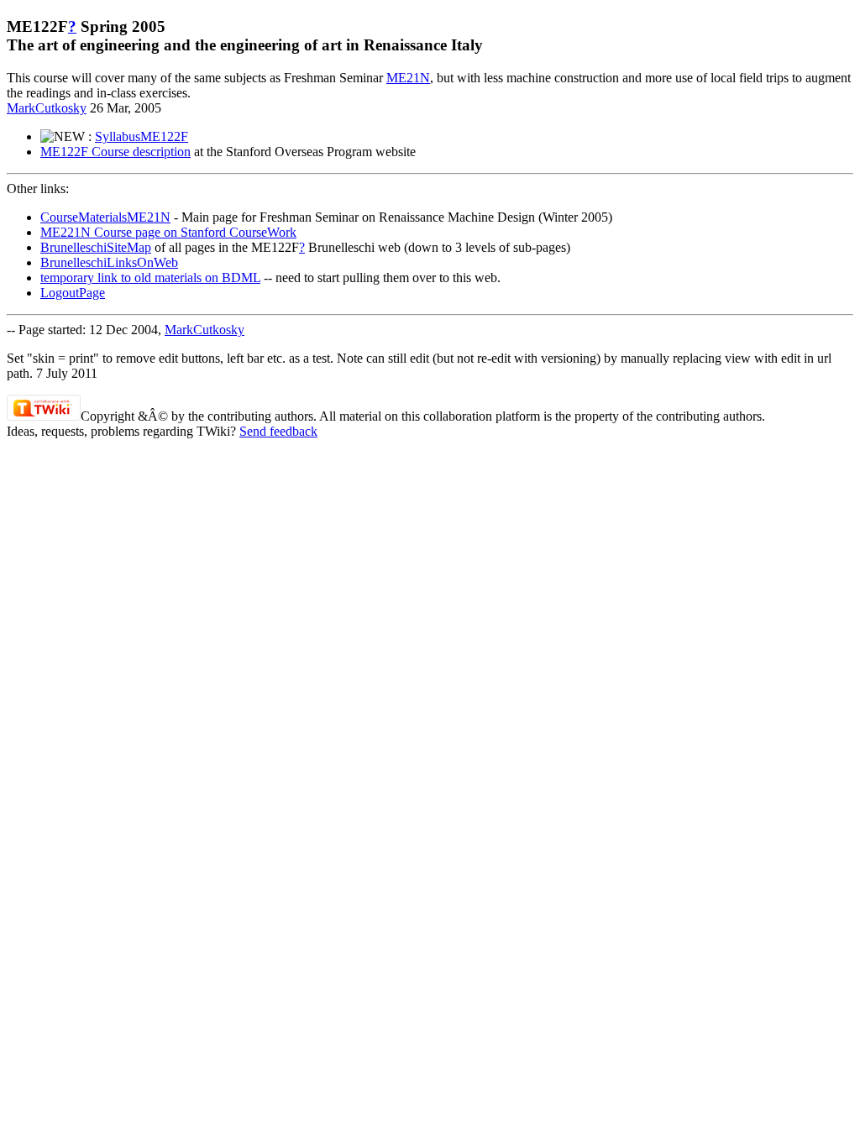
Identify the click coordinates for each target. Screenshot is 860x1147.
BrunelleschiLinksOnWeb (109, 262)
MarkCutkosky (47, 108)
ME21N (408, 78)
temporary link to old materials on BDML (150, 277)
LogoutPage (72, 292)
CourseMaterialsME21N (105, 217)
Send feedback (278, 431)
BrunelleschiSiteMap (95, 247)
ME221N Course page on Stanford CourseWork (168, 232)
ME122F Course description (115, 151)
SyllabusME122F (141, 136)
